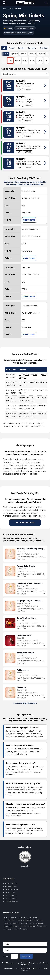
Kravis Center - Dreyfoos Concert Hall (33, 398)
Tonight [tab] (21, 48)
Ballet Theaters (10, 895)
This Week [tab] (44, 48)
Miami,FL (22, 378)
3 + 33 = (6, 956)
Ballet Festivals (10, 898)
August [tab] (5, 54)
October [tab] (23, 54)
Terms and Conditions (22, 968)
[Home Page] (25, 3)
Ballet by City (10, 892)
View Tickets (45, 81)
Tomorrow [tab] (32, 48)
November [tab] (32, 54)
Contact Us (25, 866)
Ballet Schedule (10, 884)
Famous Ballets (11, 887)
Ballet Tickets (7, 8)
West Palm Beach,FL (27, 401)
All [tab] (4, 48)
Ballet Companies (11, 889)
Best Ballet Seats (11, 901)
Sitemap (34, 968)
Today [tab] (11, 48)
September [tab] (14, 54)
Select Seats (29, 220)
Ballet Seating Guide (25, 523)
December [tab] (41, 54)
